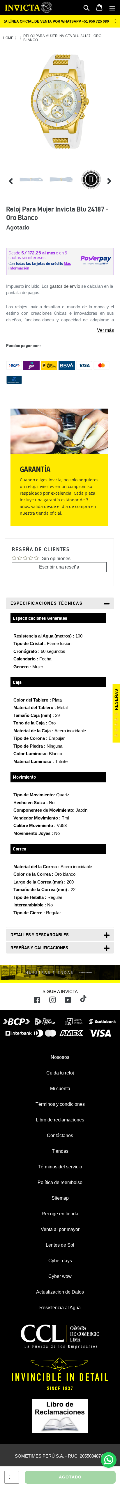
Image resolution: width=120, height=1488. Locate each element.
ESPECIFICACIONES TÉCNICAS (46, 603)
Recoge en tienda (60, 1213)
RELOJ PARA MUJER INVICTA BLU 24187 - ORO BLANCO (62, 38)
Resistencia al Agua (60, 1307)
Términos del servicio (60, 1166)
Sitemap (60, 1198)
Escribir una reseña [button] (59, 566)
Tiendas (60, 1151)
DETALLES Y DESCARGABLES (39, 934)
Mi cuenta (60, 1088)
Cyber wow (60, 1276)
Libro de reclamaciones (60, 1119)
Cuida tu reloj (60, 1072)
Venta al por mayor (60, 1229)
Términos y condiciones (60, 1104)
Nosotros (60, 1057)
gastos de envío (65, 286)
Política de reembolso (60, 1182)
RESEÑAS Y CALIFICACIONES (39, 947)
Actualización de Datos (60, 1292)
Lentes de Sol (60, 1245)
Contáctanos (60, 1135)
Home (8, 38)
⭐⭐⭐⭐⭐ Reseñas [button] (116, 713)
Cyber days (60, 1260)
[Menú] (112, 7)
